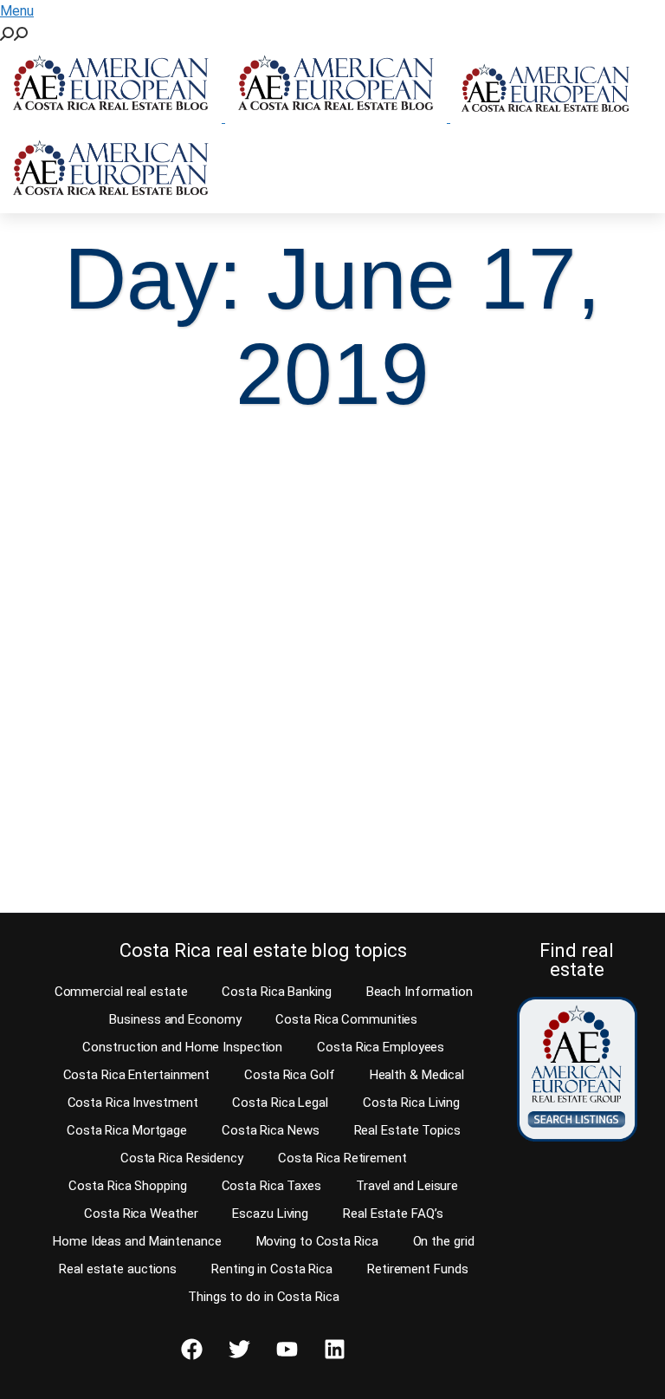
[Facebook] (192, 1349)
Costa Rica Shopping (127, 1186)
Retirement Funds (417, 1269)
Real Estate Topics (407, 1130)
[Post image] (172, 526)
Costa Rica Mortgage (127, 1130)
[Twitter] (239, 1349)
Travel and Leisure (407, 1186)
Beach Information (419, 991)
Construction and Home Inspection (182, 1047)
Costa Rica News (271, 1130)
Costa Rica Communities (346, 1019)
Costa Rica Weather (140, 1213)
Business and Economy (175, 1019)
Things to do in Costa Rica (263, 1297)
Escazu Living (270, 1213)
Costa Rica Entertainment (136, 1075)
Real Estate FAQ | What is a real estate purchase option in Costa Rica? (168, 658)
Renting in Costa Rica (271, 1269)
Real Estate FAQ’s (392, 1213)
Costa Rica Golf (289, 1075)
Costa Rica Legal (279, 1102)
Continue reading (106, 866)
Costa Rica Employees (380, 1047)
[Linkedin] (335, 1349)
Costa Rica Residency (181, 1158)
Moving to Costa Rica (317, 1241)
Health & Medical (417, 1075)
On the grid (444, 1241)
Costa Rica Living (411, 1102)
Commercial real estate (121, 991)
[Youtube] (287, 1349)
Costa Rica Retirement (342, 1158)
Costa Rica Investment (133, 1102)
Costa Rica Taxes (271, 1186)
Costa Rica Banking (276, 991)
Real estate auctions (118, 1269)
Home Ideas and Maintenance (137, 1241)
